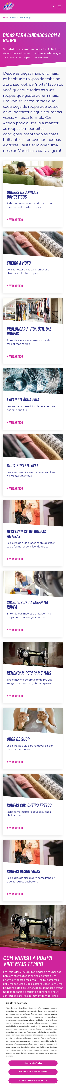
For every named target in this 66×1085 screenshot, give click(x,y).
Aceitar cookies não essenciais (33, 1080)
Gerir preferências (33, 1063)
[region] (33, 1041)
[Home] (8, 6)
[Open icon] (53, 7)
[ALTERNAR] (60, 7)
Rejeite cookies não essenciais (33, 1072)
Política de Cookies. (48, 1047)
